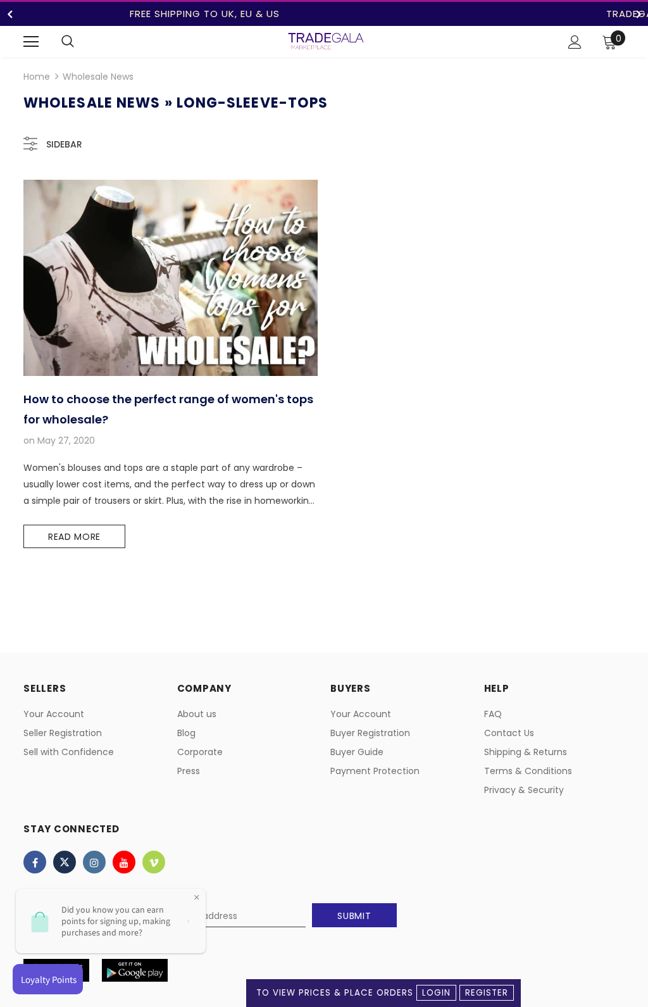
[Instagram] (94, 862)
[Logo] (326, 41)
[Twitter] (64, 862)
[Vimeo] (153, 862)
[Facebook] (34, 862)
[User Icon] (575, 42)
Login (436, 993)
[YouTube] (124, 862)
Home (36, 76)
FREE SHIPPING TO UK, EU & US (205, 13)
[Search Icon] (67, 41)
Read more (74, 536)
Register (486, 993)
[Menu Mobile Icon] (31, 41)
